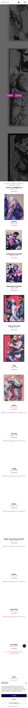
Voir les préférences (14, 703)
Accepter (14, 695)
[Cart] (18, 2)
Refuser (14, 699)
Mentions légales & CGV (13, 706)
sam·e (5, 2)
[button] (26, 683)
